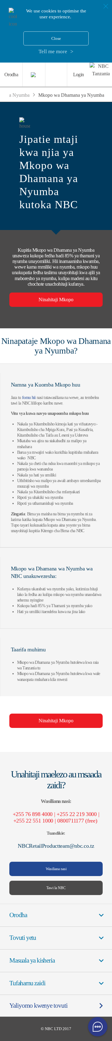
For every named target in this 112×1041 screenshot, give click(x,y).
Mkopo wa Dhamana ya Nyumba (71, 95)
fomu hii (28, 397)
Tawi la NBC (56, 888)
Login (78, 74)
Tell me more (53, 51)
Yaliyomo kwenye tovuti (38, 1005)
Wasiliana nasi (56, 869)
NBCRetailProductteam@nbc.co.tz (56, 846)
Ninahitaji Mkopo (56, 299)
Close (56, 38)
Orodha (11, 74)
